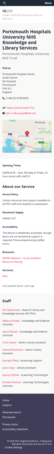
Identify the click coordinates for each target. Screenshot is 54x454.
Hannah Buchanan (12, 349)
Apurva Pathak (10, 375)
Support (7, 405)
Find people (8, 417)
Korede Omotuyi (11, 382)
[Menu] (4, 3)
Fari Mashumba (11, 310)
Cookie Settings (13, 447)
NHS (5, 276)
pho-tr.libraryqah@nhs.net (21, 113)
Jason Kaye (8, 367)
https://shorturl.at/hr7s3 (20, 107)
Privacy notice (10, 424)
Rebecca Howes (11, 320)
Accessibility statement (15, 429)
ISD (7, 10)
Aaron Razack (10, 331)
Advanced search (11, 412)
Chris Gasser (9, 342)
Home (5, 400)
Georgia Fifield (10, 360)
